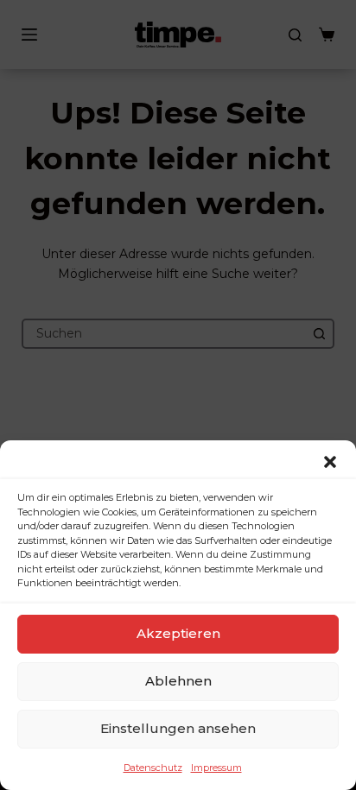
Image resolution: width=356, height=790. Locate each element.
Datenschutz (153, 768)
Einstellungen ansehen (178, 728)
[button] (330, 462)
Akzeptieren (178, 633)
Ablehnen (178, 681)
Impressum (216, 768)
